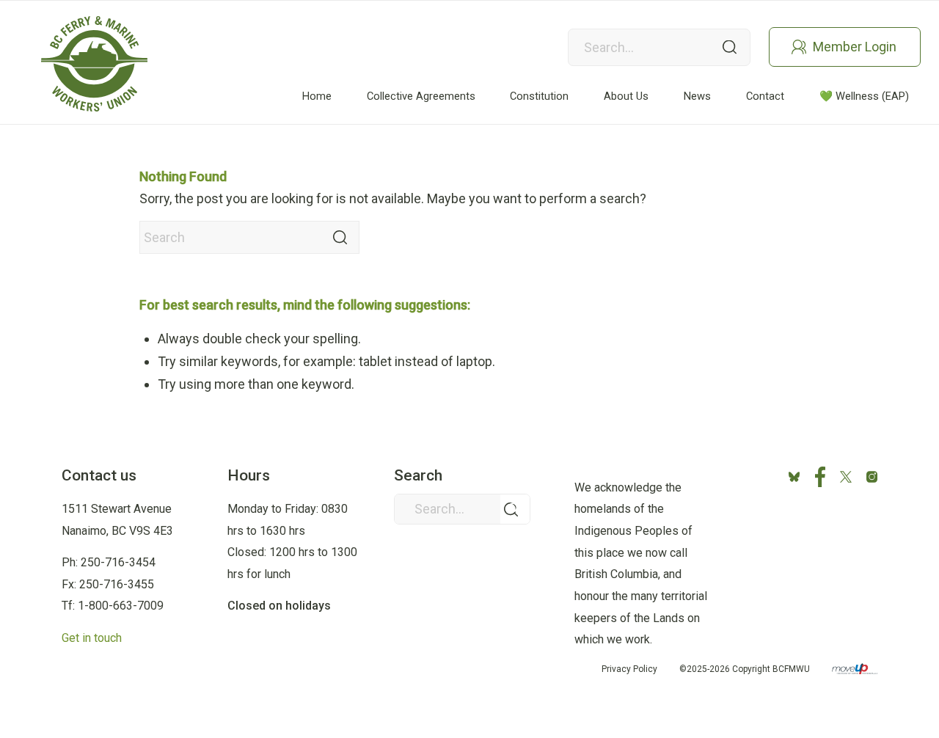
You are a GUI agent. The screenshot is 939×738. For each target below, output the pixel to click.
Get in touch (92, 638)
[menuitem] (316, 96)
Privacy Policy (629, 669)
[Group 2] (94, 64)
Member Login (854, 46)
